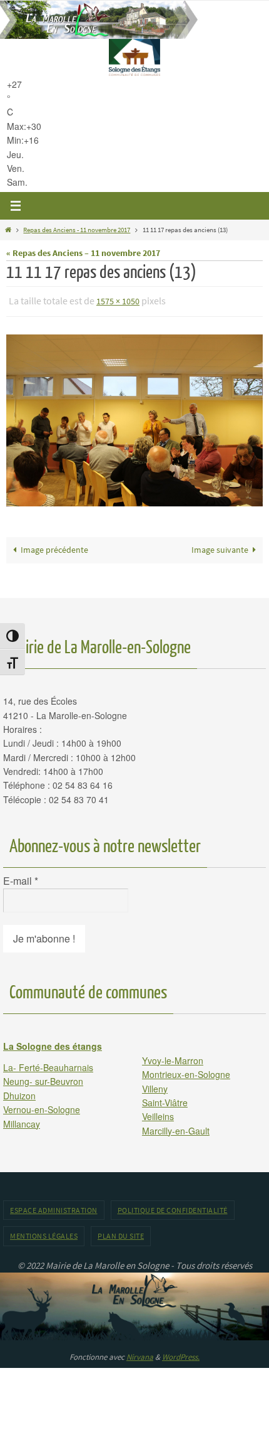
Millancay (21, 1120)
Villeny (155, 1085)
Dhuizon (19, 1092)
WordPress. (181, 1353)
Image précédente (54, 547)
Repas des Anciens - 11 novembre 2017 (76, 229)
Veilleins (158, 1114)
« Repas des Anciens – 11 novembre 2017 (83, 253)
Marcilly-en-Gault (176, 1127)
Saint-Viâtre (165, 1099)
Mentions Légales (44, 1233)
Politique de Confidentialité (173, 1207)
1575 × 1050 (118, 300)
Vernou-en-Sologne (41, 1107)
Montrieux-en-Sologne (186, 1071)
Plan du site (121, 1233)
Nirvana (139, 1353)
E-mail (20, 878)
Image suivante (219, 547)
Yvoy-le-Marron (172, 1057)
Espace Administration (54, 1207)
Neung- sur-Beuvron (43, 1078)
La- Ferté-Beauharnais (48, 1064)
